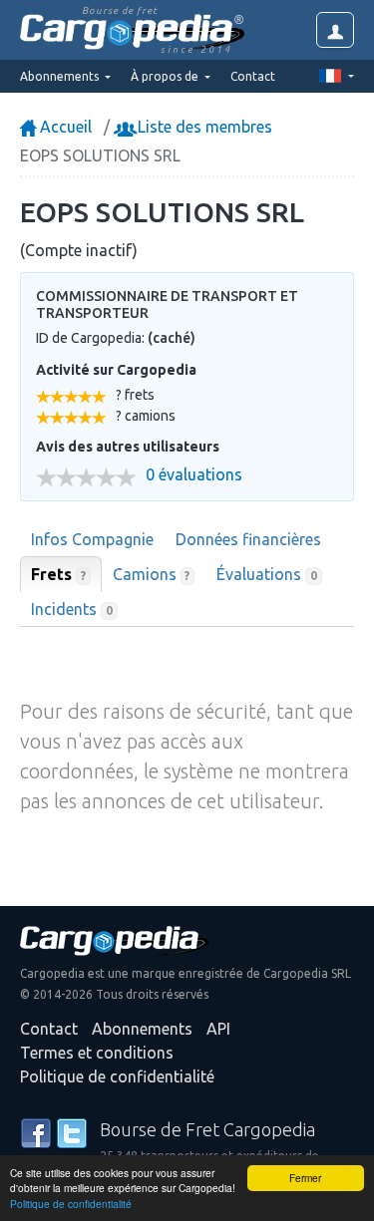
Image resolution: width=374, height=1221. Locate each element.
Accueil (64, 127)
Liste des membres (203, 127)
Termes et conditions (97, 1053)
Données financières (248, 539)
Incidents (72, 609)
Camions (151, 574)
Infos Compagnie (92, 539)
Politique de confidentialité (71, 1203)
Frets (58, 574)
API (218, 1029)
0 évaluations (194, 474)
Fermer (305, 1177)
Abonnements (142, 1029)
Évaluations (266, 574)
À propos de (166, 76)
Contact (252, 76)
